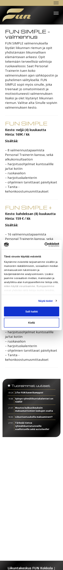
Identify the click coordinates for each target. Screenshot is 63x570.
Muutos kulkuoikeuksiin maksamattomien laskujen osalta (34, 409)
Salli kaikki (31, 311)
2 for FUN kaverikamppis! (29, 392)
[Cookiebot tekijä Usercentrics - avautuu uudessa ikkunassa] (45, 244)
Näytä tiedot (45, 300)
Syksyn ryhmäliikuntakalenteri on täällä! (34, 400)
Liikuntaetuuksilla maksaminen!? (34, 416)
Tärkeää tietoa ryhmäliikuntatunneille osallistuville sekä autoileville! (32, 425)
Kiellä (31, 322)
